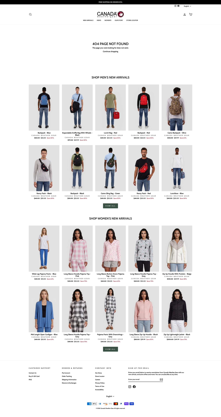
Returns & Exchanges (69, 383)
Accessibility (99, 390)
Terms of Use (99, 386)
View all (110, 206)
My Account (66, 373)
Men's (99, 20)
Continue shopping (110, 51)
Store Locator (132, 20)
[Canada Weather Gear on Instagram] (129, 386)
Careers (97, 379)
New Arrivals (88, 20)
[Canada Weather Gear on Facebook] (134, 386)
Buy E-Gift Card (34, 376)
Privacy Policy (100, 383)
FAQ (30, 379)
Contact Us (32, 373)
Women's (108, 20)
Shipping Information (69, 379)
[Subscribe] (161, 379)
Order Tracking (67, 376)
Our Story (119, 20)
